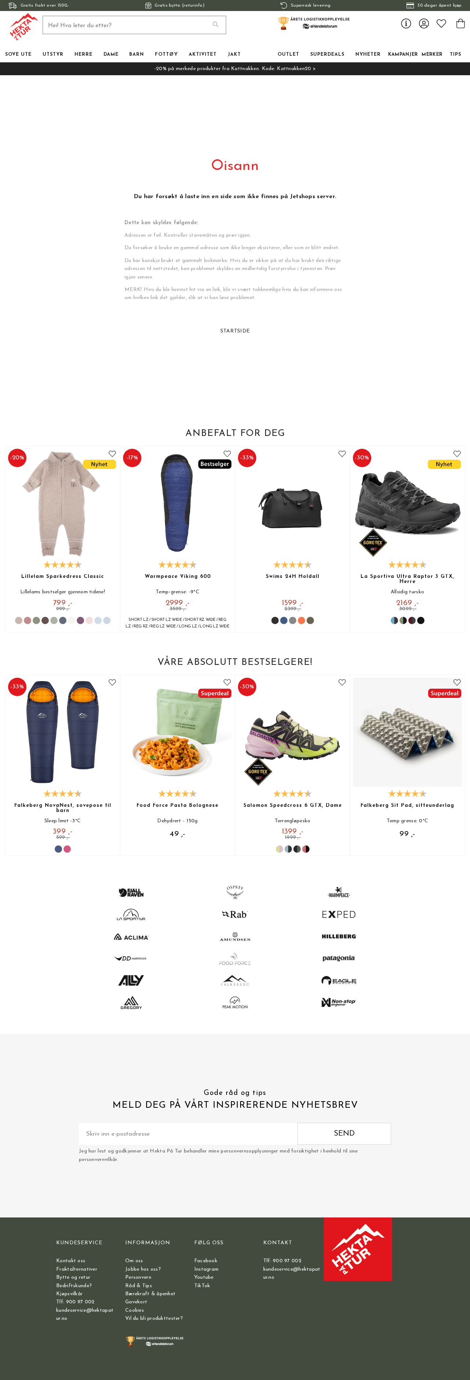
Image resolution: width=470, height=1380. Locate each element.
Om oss (134, 1261)
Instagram (206, 1269)
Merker (432, 54)
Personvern (138, 1277)
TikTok (202, 1286)
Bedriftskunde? (74, 1286)
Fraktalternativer (76, 1269)
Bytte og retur (73, 1277)
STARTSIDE (235, 331)
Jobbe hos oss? (143, 1269)
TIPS (455, 54)
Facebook (205, 1261)
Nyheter (368, 54)
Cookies (134, 1310)
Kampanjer (403, 54)
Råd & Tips (138, 1286)
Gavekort (136, 1302)
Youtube (204, 1277)
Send (344, 1133)
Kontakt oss (70, 1261)
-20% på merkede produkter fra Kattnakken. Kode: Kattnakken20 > (235, 69)
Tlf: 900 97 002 (75, 1302)
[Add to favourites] (112, 454)
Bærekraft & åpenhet (150, 1294)
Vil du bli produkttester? (154, 1318)
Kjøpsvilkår (69, 1294)
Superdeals (327, 54)
